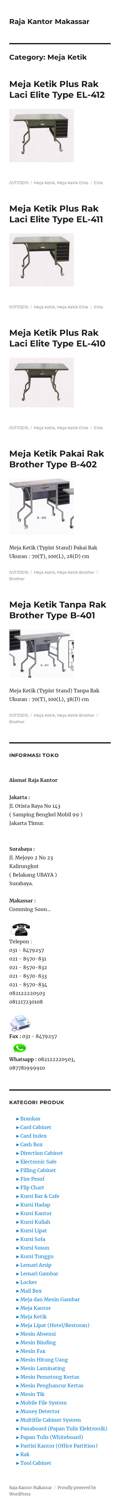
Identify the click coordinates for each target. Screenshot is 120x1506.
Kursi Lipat (33, 1230)
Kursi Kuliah (35, 1222)
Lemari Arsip (35, 1265)
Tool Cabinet (35, 1463)
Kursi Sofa (32, 1239)
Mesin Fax (33, 1351)
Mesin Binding (38, 1342)
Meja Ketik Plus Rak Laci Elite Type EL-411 (56, 213)
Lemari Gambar (39, 1273)
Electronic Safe (38, 1162)
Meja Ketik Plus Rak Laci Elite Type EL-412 (57, 89)
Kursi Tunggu (37, 1256)
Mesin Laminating (42, 1368)
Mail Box (31, 1291)
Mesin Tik (32, 1394)
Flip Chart (32, 1187)
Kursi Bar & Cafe (39, 1196)
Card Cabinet (35, 1127)
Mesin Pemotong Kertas (49, 1377)
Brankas (30, 1119)
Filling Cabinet (38, 1170)
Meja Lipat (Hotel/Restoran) (55, 1325)
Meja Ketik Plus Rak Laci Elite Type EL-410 (57, 338)
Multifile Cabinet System (50, 1420)
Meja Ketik (44, 182)
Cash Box (31, 1144)
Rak (25, 1454)
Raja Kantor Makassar (49, 21)
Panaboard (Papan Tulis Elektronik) (63, 1428)
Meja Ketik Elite (72, 182)
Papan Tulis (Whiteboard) (51, 1437)
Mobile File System (43, 1403)
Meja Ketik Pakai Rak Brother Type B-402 (56, 459)
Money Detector (40, 1411)
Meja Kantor (35, 1308)
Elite (98, 182)
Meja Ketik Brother (75, 572)
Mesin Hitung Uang (44, 1360)
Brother (17, 578)
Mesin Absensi (38, 1334)
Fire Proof (32, 1179)
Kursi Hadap (35, 1205)
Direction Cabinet (41, 1153)
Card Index (33, 1136)
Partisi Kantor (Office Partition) (59, 1446)
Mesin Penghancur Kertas (51, 1385)
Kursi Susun (35, 1248)
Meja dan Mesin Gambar (50, 1299)
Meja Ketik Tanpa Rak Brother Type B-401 (57, 609)
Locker (28, 1282)
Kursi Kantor (36, 1213)
